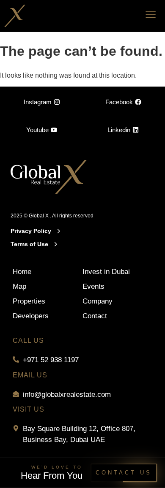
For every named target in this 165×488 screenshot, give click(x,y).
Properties (29, 301)
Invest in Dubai (106, 272)
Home (22, 272)
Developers (31, 316)
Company (97, 301)
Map (19, 286)
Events (93, 286)
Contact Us (124, 472)
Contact (94, 316)
